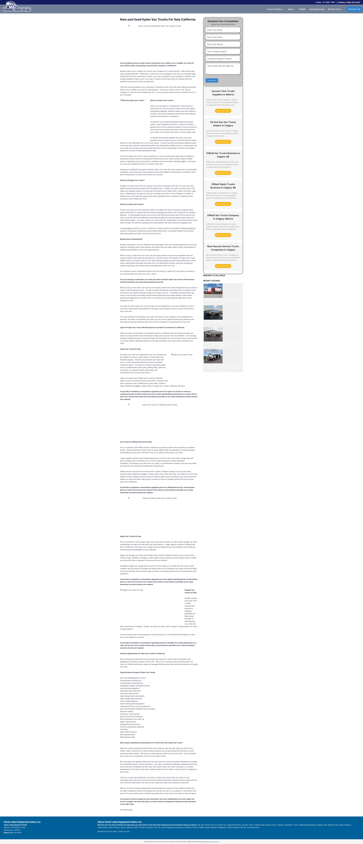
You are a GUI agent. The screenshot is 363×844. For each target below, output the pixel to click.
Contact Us (354, 9)
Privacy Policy (112, 831)
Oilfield (302, 9)
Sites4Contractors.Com (212, 841)
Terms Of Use (124, 831)
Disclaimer (101, 831)
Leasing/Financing (316, 9)
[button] (223, 111)
